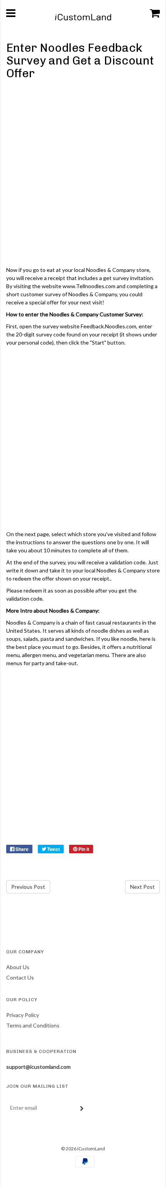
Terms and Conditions (32, 1025)
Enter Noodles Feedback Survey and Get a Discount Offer (80, 60)
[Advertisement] (83, 175)
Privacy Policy (22, 1015)
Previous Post (28, 886)
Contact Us (20, 977)
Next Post (142, 886)
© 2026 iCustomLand (83, 1148)
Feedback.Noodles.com (108, 326)
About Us (17, 967)
